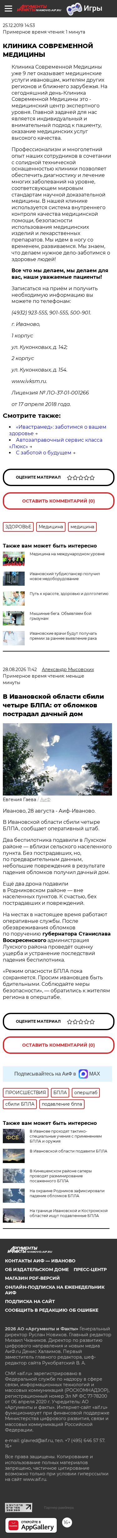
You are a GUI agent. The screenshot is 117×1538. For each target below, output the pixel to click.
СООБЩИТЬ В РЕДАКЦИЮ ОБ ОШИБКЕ (51, 1310)
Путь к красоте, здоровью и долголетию (69, 593)
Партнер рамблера (59, 1507)
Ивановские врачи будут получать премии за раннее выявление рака (63, 636)
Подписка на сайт (30, 1301)
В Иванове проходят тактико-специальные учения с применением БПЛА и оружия (66, 1136)
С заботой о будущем (43, 453)
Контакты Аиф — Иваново (40, 1261)
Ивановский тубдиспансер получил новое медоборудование (65, 576)
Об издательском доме (37, 1269)
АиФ (45, 799)
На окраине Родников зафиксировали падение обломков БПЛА (67, 1193)
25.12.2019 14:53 (19, 25)
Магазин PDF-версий (32, 1278)
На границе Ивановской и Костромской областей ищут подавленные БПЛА (69, 1213)
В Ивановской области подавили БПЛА (68, 1151)
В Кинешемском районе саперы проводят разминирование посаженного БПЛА (61, 1176)
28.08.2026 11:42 (20, 669)
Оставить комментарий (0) (58, 501)
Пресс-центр (90, 1269)
